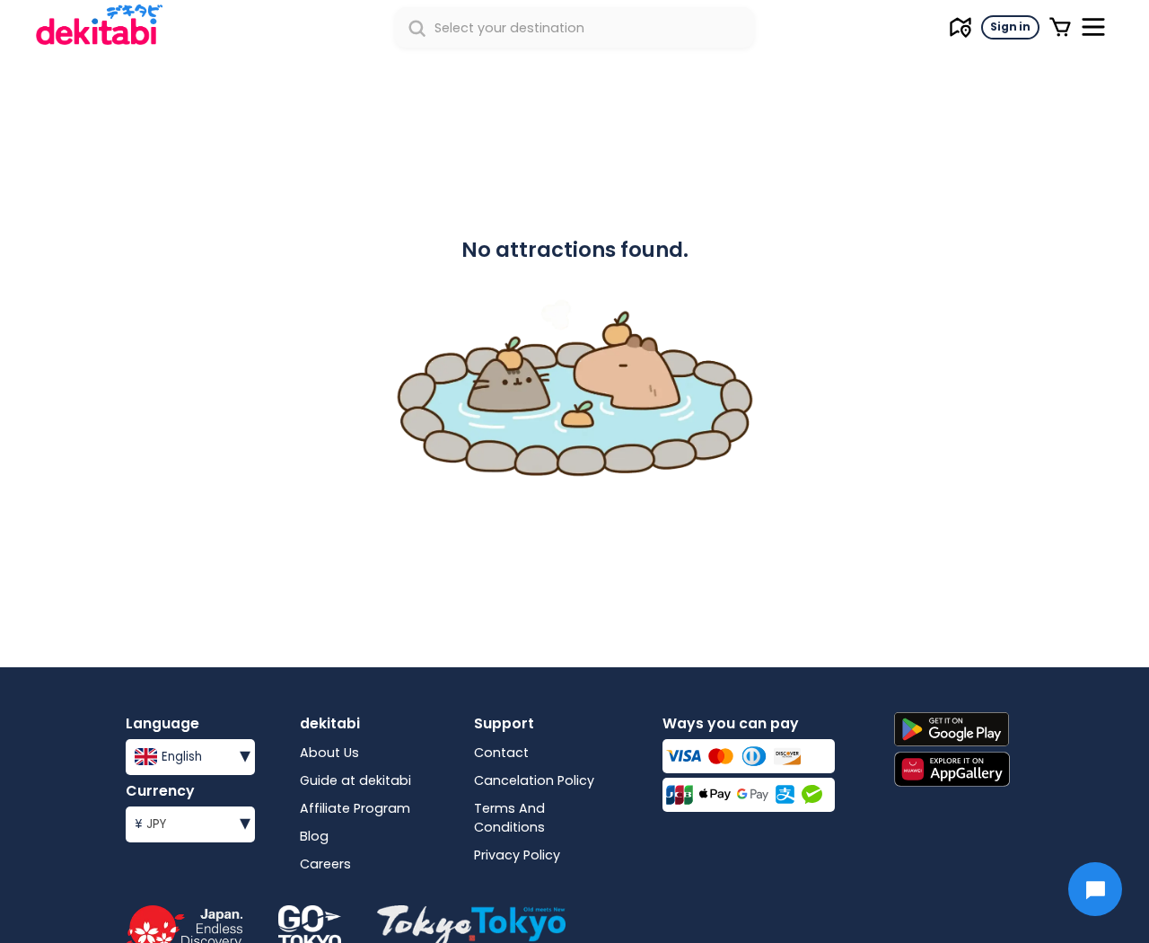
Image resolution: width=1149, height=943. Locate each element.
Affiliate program (355, 808)
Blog (314, 836)
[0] (1060, 27)
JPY (192, 822)
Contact (501, 753)
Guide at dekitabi (355, 780)
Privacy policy (517, 855)
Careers (325, 864)
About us (329, 753)
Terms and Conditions (509, 817)
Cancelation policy (534, 780)
